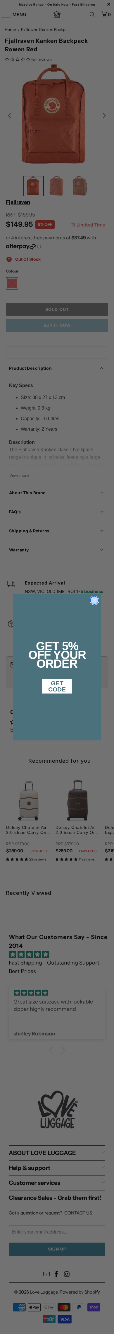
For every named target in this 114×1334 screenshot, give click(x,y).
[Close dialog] (94, 600)
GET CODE (57, 686)
